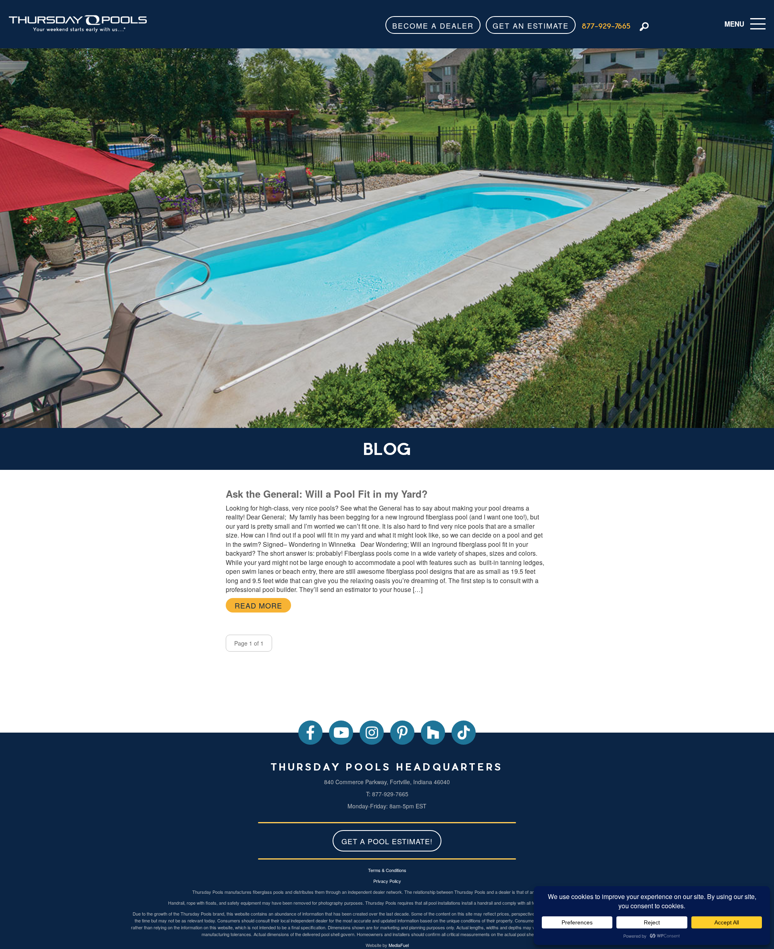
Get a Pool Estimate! (387, 841)
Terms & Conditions (387, 870)
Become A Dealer (433, 25)
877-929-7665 (606, 25)
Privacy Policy (387, 881)
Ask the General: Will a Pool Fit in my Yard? (327, 493)
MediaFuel (399, 945)
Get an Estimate (531, 25)
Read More (258, 605)
